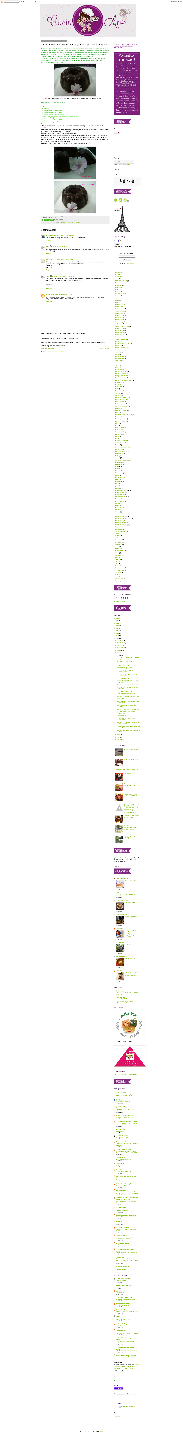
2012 (117, 628)
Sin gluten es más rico (122, 1142)
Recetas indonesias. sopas (123, 518)
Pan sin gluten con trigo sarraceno (125, 1216)
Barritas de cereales (121, 281)
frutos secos (118, 391)
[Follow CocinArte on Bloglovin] (122, 232)
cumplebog (118, 360)
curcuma (117, 363)
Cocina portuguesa (120, 337)
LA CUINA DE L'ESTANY (123, 1279)
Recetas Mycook (120, 1330)
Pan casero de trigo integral (125, 691)
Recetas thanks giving (121, 525)
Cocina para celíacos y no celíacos (126, 1215)
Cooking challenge (120, 347)
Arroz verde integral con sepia (125, 668)
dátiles (117, 367)
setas (116, 538)
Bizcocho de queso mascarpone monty (128, 685)
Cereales (118, 296)
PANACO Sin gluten (121, 1185)
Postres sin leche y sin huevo (124, 1310)
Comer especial (120, 1157)
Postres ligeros (119, 494)
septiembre (120, 648)
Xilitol (117, 576)
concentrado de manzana (122, 343)
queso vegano (119, 507)
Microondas (118, 453)
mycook (117, 458)
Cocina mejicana (120, 335)
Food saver (118, 386)
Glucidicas (118, 395)
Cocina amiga (120, 1257)
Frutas (117, 389)
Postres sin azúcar (120, 496)
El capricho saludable (122, 1235)
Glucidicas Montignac (121, 397)
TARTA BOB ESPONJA (122, 1305)
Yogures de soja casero (131, 749)
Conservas (118, 345)
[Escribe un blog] (57, 220)
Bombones (118, 287)
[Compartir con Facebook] (61, 220)
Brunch (117, 289)
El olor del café (120, 942)
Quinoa (117, 510)
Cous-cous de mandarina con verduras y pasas (131, 784)
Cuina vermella (76, 48)
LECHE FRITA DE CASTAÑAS (124, 1117)
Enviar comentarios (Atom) (56, 352)
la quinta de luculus (121, 956)
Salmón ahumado (120, 531)
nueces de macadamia (122, 460)
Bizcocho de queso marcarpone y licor (128, 696)
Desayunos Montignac (121, 373)
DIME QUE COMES (121, 1092)
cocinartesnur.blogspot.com (121, 1372)
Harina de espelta (120, 404)
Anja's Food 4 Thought (122, 1266)
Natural (118, 1316)
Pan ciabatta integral (123, 678)
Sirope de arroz (119, 550)
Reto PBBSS (119, 529)
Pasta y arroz (119, 473)
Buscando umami (121, 1129)
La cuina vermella (51, 235)
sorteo (117, 555)
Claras (117, 302)
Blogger (102, 1431)
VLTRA (48, 294)
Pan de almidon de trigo (131, 902)
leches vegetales (120, 432)
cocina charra (119, 313)
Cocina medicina (121, 1269)
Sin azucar (118, 540)
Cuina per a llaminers (122, 879)
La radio (118, 1244)
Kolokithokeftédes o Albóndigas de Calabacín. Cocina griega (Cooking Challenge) (130, 933)
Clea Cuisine (119, 1100)
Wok (116, 574)
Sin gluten (118, 542)
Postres (117, 488)
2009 (117, 635)
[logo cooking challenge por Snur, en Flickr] (121, 858)
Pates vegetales (120, 477)
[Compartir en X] (59, 220)
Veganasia (119, 1221)
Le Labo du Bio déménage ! (123, 1171)
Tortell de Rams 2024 (130, 880)
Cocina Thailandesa (121, 339)
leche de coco (119, 430)
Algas (117, 274)
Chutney (117, 298)
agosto (119, 650)
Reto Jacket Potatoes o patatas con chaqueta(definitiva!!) (131, 974)
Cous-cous (118, 352)
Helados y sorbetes (120, 410)
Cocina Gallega (119, 319)
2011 (117, 630)
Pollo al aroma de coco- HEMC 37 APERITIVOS (131, 795)
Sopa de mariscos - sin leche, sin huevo (127, 1311)
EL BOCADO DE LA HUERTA (124, 1115)
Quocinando (119, 928)
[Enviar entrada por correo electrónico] (62, 217)
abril (118, 737)
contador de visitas (119, 601)
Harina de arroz (119, 401)
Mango (117, 436)
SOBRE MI (118, 1416)
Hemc (117, 412)
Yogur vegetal (119, 579)
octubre (119, 645)
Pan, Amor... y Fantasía (122, 1227)
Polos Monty (120, 698)
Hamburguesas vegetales (122, 399)
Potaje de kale (129, 944)
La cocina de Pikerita (122, 900)
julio (118, 652)
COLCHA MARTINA (121, 998)
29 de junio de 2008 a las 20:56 (66, 235)
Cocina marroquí (120, 332)
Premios (117, 499)
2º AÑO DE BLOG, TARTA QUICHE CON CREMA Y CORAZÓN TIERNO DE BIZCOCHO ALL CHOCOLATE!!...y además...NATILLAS (131, 808)
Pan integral (118, 464)
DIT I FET (118, 892)
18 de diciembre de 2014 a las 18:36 (61, 294)
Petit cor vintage (120, 991)
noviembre (120, 643)
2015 (117, 621)
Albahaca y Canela (121, 1106)
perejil (117, 479)
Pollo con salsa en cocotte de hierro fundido (131, 816)
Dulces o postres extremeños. (123, 380)
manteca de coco (120, 438)
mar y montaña (119, 443)
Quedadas (118, 503)
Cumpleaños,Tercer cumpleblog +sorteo (127, 770)
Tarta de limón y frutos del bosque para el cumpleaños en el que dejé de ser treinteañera (127, 1109)
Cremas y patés (119, 358)
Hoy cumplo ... (128, 773)
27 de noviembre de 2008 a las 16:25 (63, 259)
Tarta (116, 563)
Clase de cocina (120, 304)
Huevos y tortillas (120, 419)
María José (49, 259)
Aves (116, 278)
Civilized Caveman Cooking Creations (127, 1121)
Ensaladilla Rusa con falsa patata (125, 1299)
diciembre (120, 640)
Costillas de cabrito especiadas (126, 693)
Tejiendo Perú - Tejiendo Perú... (125, 1002)
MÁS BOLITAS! (120, 1293)
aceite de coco (119, 270)
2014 (117, 623)
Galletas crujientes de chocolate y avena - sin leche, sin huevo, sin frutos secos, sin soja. (127, 1260)
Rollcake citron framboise (123, 1101)
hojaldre (117, 417)
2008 (117, 638)
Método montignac (120, 451)
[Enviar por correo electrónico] (55, 220)
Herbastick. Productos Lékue (123, 415)
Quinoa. (117, 512)
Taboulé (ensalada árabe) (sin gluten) (126, 1252)
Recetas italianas (120, 520)
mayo (119, 734)
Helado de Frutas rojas (123, 665)
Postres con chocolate (73, 222)
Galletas (117, 393)
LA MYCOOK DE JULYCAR (124, 1297)
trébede (118, 1291)
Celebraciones (119, 294)
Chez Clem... (120, 1170)
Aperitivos (118, 276)
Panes (117, 466)
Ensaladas (118, 382)
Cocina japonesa (120, 330)
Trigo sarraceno (119, 568)
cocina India (118, 324)
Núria (47, 246)
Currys (117, 365)
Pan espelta (118, 462)
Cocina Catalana (120, 311)
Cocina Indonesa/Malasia (122, 326)
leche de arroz (119, 427)
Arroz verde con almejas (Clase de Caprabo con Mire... (127, 675)
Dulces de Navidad (120, 378)
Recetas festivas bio (121, 516)
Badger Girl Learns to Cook (124, 1285)
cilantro (117, 300)
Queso (117, 505)
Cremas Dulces (119, 356)
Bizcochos (63, 222)
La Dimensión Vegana (122, 1243)
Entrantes (118, 384)
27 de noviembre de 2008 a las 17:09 (63, 276)
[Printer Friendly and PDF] (48, 220)
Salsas (117, 533)
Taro (116, 561)
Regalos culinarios (120, 527)
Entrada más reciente (47, 349)
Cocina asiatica (119, 309)
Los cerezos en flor (121, 914)
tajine (117, 557)
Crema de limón (121, 715)
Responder (49, 240)
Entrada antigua (104, 349)
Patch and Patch (120, 997)
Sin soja (117, 546)
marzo (119, 739)
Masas (117, 445)
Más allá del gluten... (122, 1190)
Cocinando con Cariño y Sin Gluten (126, 1184)
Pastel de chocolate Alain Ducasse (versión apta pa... (127, 671)
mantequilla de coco (121, 440)
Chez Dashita (120, 1164)
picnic (117, 486)
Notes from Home (120, 1286)
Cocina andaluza (120, 306)
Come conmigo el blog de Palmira (126, 1176)
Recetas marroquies (121, 522)
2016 (117, 618)
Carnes (117, 291)
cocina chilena (119, 315)
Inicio (76, 349)
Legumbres (118, 434)
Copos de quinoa (120, 350)
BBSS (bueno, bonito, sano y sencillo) (126, 1074)
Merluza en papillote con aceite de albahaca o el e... (127, 662)
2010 (117, 633)
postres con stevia (120, 492)
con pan (117, 341)
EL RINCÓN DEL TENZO (123, 1150)
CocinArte (119, 971)
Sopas (117, 553)
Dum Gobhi (119, 1223)
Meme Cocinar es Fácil (122, 447)
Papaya (117, 468)
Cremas (117, 354)
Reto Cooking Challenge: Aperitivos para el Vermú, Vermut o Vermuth (131, 827)
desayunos (118, 369)
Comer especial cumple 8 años (124, 1159)
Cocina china (119, 317)
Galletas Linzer (120, 1131)
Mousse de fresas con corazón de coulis (128, 709)
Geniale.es (127, 1408)
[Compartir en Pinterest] (63, 220)
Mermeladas (119, 449)
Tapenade (118, 559)
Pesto (117, 484)
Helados (117, 408)
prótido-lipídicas (119, 501)
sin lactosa (118, 544)
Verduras (118, 572)
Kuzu (116, 425)
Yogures (117, 581)
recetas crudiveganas (121, 514)
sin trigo (117, 548)
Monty (117, 455)
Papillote (117, 471)
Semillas (117, 535)
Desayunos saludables (121, 376)
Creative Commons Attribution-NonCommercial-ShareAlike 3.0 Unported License (126, 1366)
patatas (117, 475)
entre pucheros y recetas (123, 1303)
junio (118, 655)
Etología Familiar (121, 1207)
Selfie (117, 1165)
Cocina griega (119, 322)
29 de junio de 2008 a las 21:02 (61, 246)
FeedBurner (130, 263)
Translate (127, 164)
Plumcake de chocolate (131, 759)
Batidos (117, 283)
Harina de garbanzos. (121, 406)
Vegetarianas (119, 570)
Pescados (118, 481)
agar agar (118, 272)
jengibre (117, 423)
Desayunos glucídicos (121, 371)
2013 (117, 625)
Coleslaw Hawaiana (121, 1280)
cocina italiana (119, 328)
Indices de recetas (120, 421)
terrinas (117, 566)
